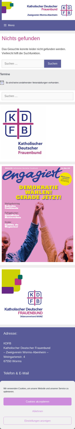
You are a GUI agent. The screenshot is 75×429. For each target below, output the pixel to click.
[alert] (37, 82)
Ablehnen (37, 411)
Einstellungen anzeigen (37, 420)
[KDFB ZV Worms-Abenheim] (38, 10)
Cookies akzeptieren (37, 401)
